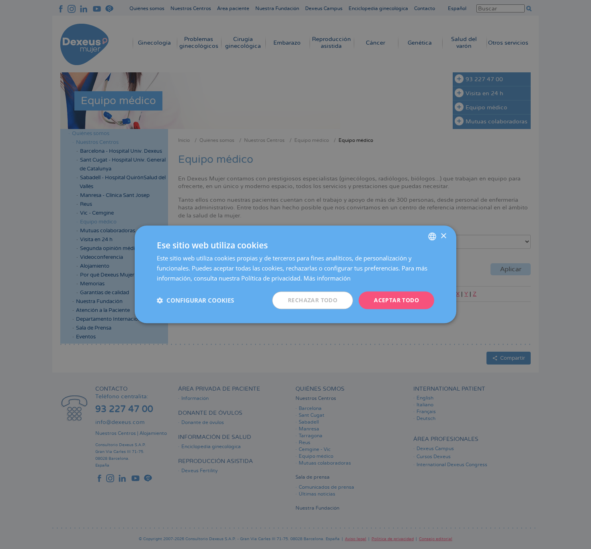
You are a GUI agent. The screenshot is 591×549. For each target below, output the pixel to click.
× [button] (443, 236)
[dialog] (295, 274)
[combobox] (432, 236)
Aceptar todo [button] (396, 300)
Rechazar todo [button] (312, 300)
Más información (327, 278)
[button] (195, 300)
